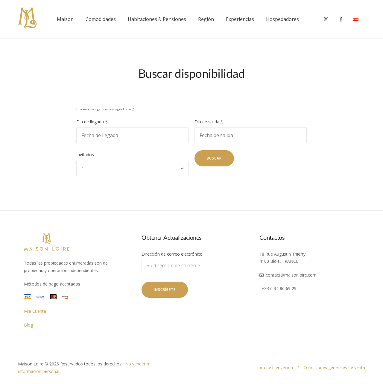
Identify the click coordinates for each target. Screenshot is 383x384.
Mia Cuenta (35, 311)
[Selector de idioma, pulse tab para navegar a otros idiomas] (359, 19)
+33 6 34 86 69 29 (279, 288)
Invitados (85, 154)
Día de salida (208, 122)
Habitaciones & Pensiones (157, 19)
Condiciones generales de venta (334, 367)
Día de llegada (91, 122)
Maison (65, 19)
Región (206, 19)
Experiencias (240, 19)
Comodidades (101, 19)
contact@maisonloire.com (291, 275)
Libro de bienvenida (274, 367)
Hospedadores (282, 19)
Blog (28, 325)
